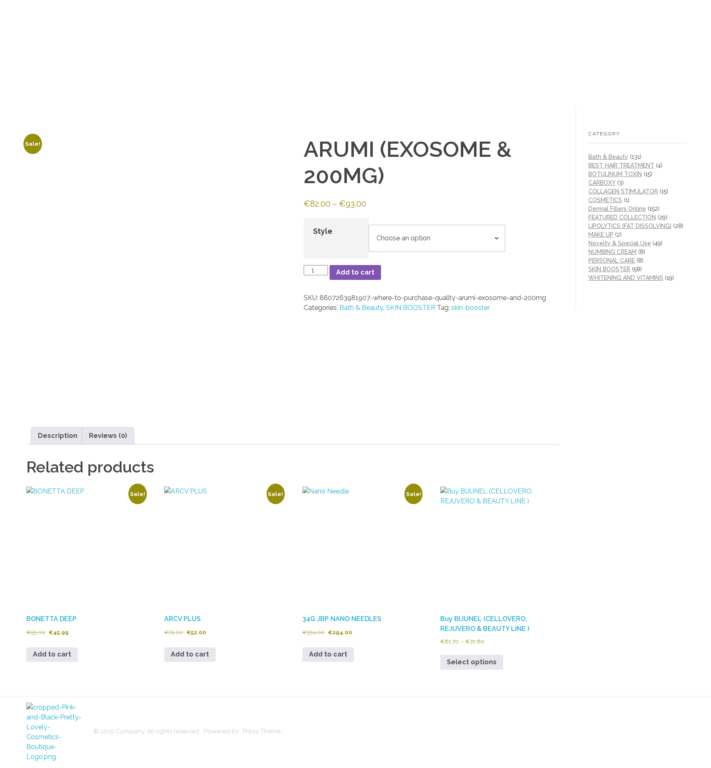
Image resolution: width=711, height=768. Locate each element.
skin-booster (470, 308)
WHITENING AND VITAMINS (625, 278)
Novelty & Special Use (619, 243)
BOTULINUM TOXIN (615, 174)
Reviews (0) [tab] (108, 436)
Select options (472, 662)
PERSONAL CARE (611, 260)
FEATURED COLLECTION (622, 217)
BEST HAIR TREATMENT (621, 165)
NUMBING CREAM (612, 252)
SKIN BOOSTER (410, 308)
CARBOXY (602, 182)
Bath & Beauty (361, 308)
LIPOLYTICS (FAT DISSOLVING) (630, 226)
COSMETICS (605, 200)
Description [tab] (57, 436)
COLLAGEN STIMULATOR (623, 191)
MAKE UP (600, 234)
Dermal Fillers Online (617, 208)
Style (322, 231)
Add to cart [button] (52, 654)
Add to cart (355, 272)
